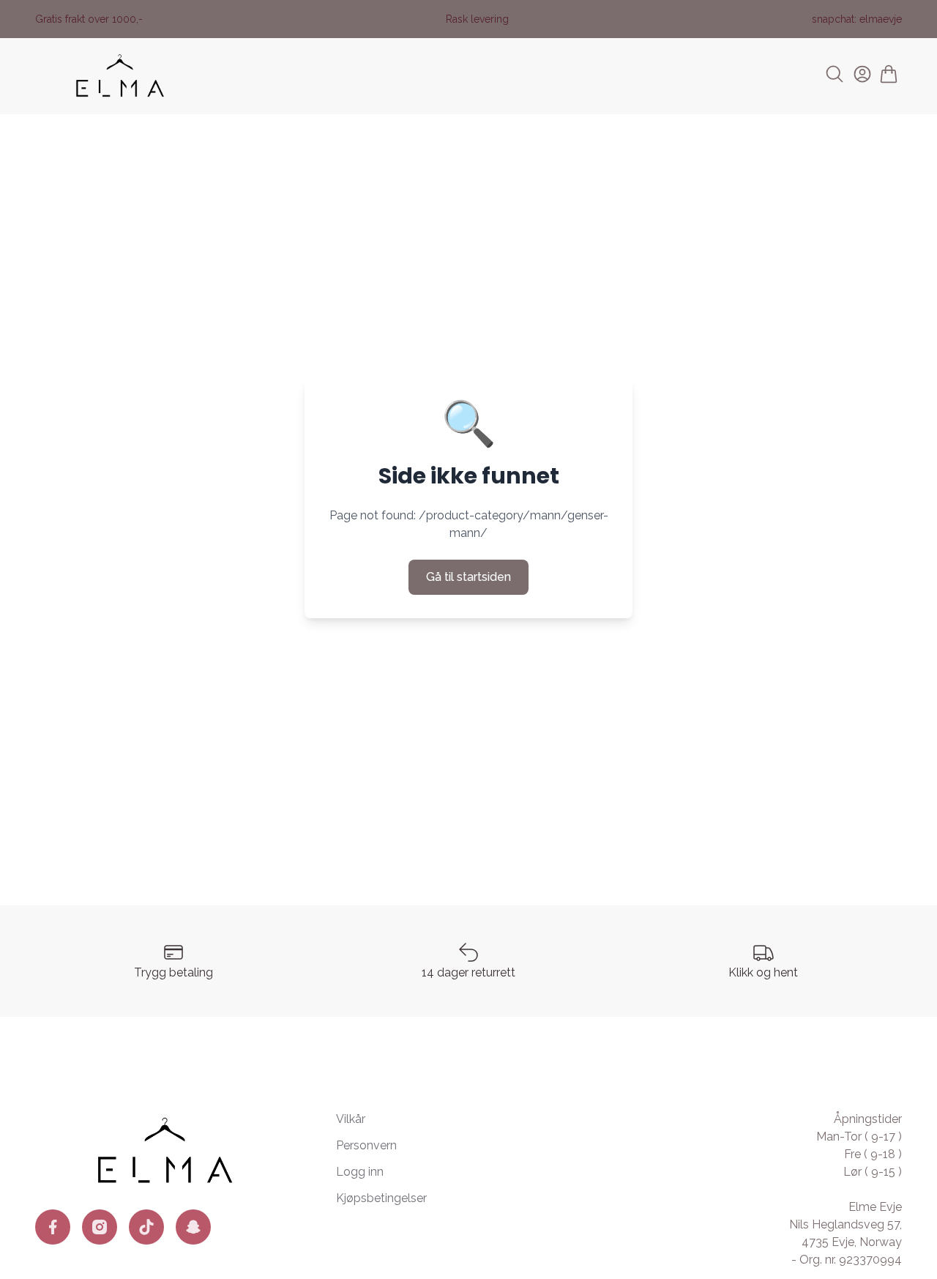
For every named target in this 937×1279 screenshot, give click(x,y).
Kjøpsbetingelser (381, 1198)
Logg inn (360, 1172)
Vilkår (350, 1119)
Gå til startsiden (468, 577)
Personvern (366, 1145)
